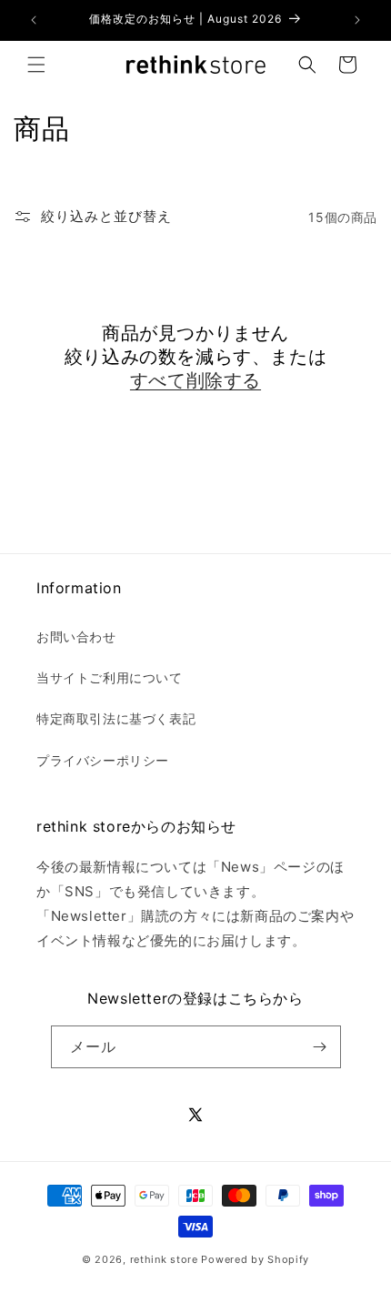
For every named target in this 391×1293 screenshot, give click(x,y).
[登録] (320, 1046)
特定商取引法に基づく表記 (116, 718)
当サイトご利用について (109, 677)
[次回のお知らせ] (357, 20)
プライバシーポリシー (102, 760)
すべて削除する (195, 380)
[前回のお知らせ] (34, 20)
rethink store (164, 1259)
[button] (36, 65)
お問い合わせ (76, 636)
